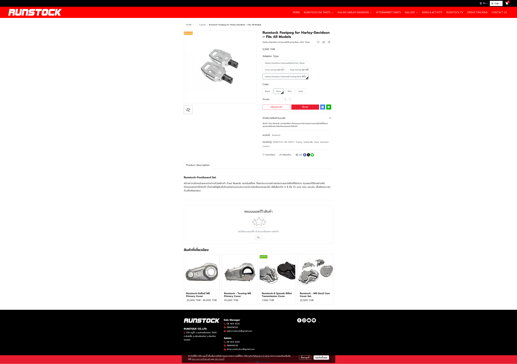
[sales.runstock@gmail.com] (225, 331)
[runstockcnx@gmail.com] (225, 349)
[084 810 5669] (225, 323)
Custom (202, 24)
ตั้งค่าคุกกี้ (305, 357)
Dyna (316, 142)
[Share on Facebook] (304, 154)
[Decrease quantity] (280, 99)
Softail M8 (308, 142)
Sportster (324, 142)
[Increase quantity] (290, 99)
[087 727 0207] (225, 342)
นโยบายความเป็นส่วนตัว (201, 359)
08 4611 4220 (233, 323)
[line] (314, 320)
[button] (484, 3)
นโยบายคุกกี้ (219, 359)
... (195, 24)
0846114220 (232, 327)
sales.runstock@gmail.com (239, 330)
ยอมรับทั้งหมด (321, 357)
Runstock (276, 135)
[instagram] (304, 320)
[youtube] (309, 320)
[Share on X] (308, 154)
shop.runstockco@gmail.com (241, 349)
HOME (189, 24)
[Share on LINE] (312, 154)
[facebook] (299, 320)
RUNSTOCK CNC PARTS (283, 142)
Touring (299, 142)
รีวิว (258, 237)
